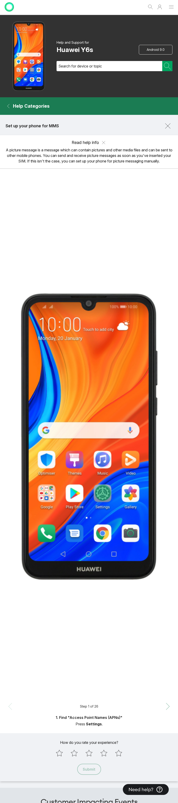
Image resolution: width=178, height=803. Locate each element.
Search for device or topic (80, 66)
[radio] (59, 753)
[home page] (9, 13)
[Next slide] (167, 706)
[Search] (167, 66)
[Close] (167, 126)
